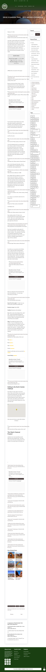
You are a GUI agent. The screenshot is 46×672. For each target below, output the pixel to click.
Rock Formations (33, 180)
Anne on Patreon (16, 657)
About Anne (16, 651)
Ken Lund (15, 466)
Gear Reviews (34, 87)
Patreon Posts (34, 103)
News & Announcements (35, 100)
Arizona (32, 120)
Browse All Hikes (26, 651)
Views (32, 189)
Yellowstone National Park (34, 206)
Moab (20, 608)
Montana (32, 162)
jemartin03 (16, 500)
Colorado (32, 133)
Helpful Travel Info (26, 656)
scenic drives (33, 182)
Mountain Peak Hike (34, 164)
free (37, 145)
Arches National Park (13, 608)
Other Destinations (34, 102)
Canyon (18, 608)
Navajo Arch (10, 519)
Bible (37, 120)
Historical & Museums (35, 90)
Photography (33, 104)
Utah (32, 187)
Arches (9, 608)
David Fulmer (10, 512)
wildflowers (33, 200)
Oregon (37, 173)
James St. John (16, 506)
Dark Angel (10, 529)
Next (21, 614)
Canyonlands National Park (34, 130)
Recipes (32, 106)
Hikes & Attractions (34, 155)
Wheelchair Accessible (34, 196)
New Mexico (33, 169)
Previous (11, 614)
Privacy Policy (16, 659)
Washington (33, 191)
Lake (32, 160)
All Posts (17, 606)
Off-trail (32, 173)
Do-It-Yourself (33, 143)
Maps (32, 97)
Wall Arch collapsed (11, 514)
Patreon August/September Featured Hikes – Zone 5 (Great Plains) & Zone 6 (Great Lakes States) (35, 46)
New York (32, 171)
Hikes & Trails (22, 606)
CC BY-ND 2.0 (10, 502)
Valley (36, 187)
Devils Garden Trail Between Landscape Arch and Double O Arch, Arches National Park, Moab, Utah (16, 495)
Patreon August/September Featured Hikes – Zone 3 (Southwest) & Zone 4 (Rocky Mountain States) (35, 61)
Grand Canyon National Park (35, 153)
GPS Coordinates (34, 150)
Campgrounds (33, 125)
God (32, 147)
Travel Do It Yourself (35, 107)
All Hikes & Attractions (11, 606)
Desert (32, 138)
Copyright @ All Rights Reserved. (23, 669)
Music (32, 99)
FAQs (32, 86)
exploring (32, 145)
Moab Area (23, 608)
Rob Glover (16, 529)
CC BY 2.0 (9, 507)
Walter (32, 109)
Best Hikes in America (27, 653)
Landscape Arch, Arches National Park (15, 510)
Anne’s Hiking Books (17, 655)
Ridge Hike (33, 178)
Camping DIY (26, 654)
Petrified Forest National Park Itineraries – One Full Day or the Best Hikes (35, 53)
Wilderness (33, 198)
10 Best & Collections (35, 82)
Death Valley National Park (34, 136)
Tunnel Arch (10, 500)
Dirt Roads (33, 141)
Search (38, 34)
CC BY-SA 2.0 (10, 530)
